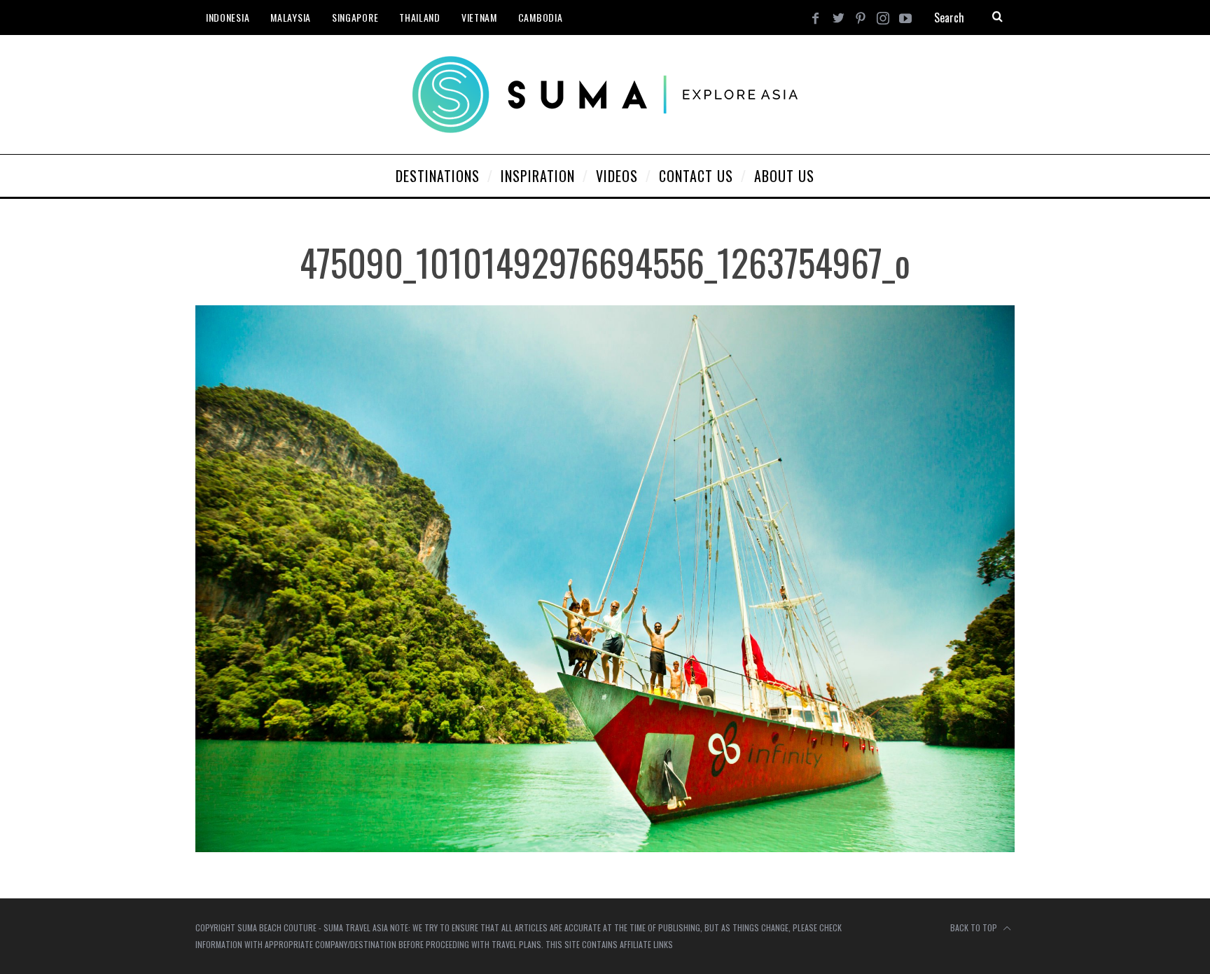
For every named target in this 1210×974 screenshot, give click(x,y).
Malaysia (290, 17)
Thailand (419, 17)
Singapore (355, 17)
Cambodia (540, 17)
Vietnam (479, 17)
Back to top (974, 927)
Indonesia (227, 17)
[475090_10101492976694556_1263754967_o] (605, 847)
